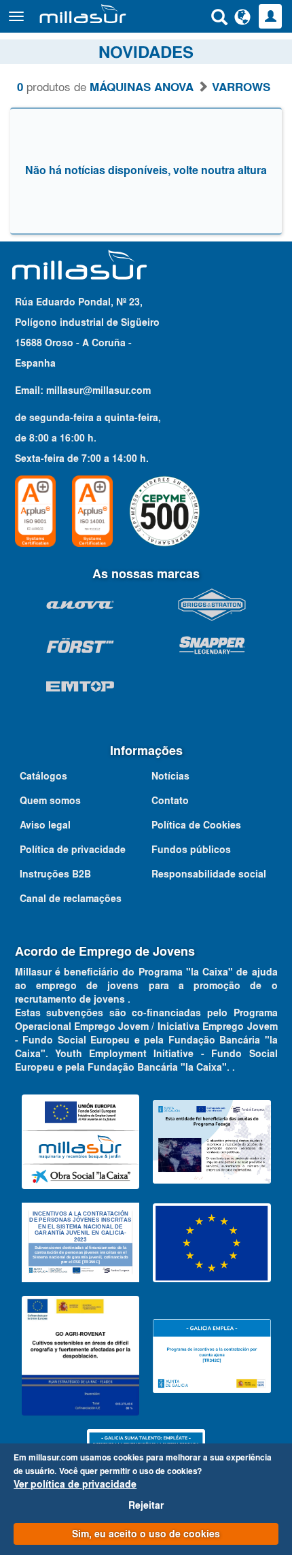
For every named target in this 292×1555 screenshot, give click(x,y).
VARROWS (241, 87)
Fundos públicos (191, 849)
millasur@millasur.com (98, 390)
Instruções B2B (55, 874)
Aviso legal (45, 825)
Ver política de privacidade (75, 1484)
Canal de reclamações (71, 898)
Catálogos (43, 776)
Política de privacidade (73, 849)
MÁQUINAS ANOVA (142, 87)
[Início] (82, 13)
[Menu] (16, 16)
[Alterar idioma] (242, 16)
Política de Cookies (196, 825)
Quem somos (50, 800)
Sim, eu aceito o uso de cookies (146, 1534)
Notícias (170, 776)
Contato (170, 800)
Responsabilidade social (208, 874)
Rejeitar (146, 1505)
